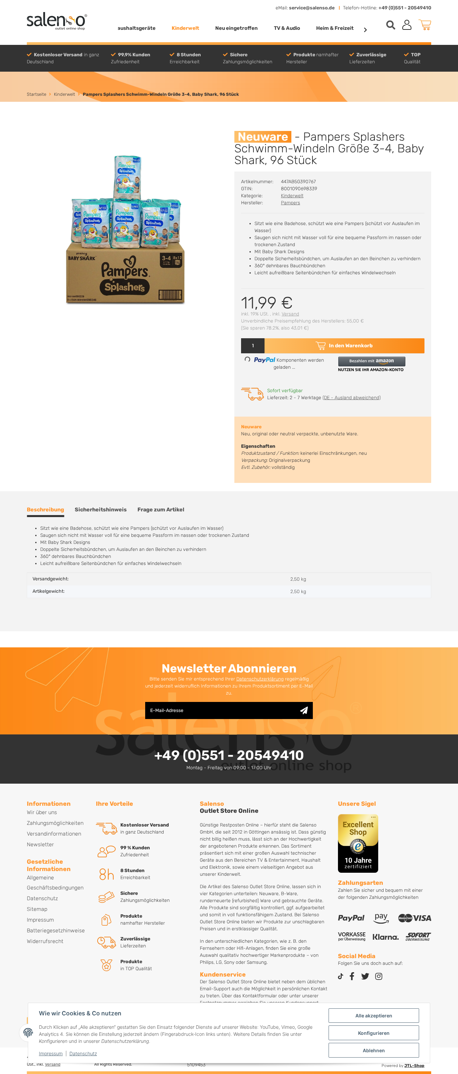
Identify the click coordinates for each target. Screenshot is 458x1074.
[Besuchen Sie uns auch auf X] (365, 976)
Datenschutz (83, 1053)
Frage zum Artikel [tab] (160, 509)
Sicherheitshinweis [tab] (101, 509)
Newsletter (40, 844)
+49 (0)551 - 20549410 (405, 8)
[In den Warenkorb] (32, 127)
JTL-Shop (414, 1065)
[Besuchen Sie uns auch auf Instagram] (379, 976)
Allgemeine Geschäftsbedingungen (55, 882)
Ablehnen (374, 1050)
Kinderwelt (292, 196)
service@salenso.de (312, 8)
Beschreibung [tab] (45, 509)
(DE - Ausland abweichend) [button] (352, 398)
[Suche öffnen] (391, 25)
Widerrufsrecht (45, 941)
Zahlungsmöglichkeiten (55, 823)
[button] (407, 25)
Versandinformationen (54, 834)
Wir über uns (42, 812)
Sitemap (37, 909)
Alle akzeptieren (373, 1015)
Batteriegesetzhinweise (56, 930)
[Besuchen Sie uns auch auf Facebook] (352, 976)
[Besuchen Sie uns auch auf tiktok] (340, 976)
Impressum (51, 1053)
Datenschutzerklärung (260, 679)
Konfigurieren (374, 1033)
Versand (290, 314)
